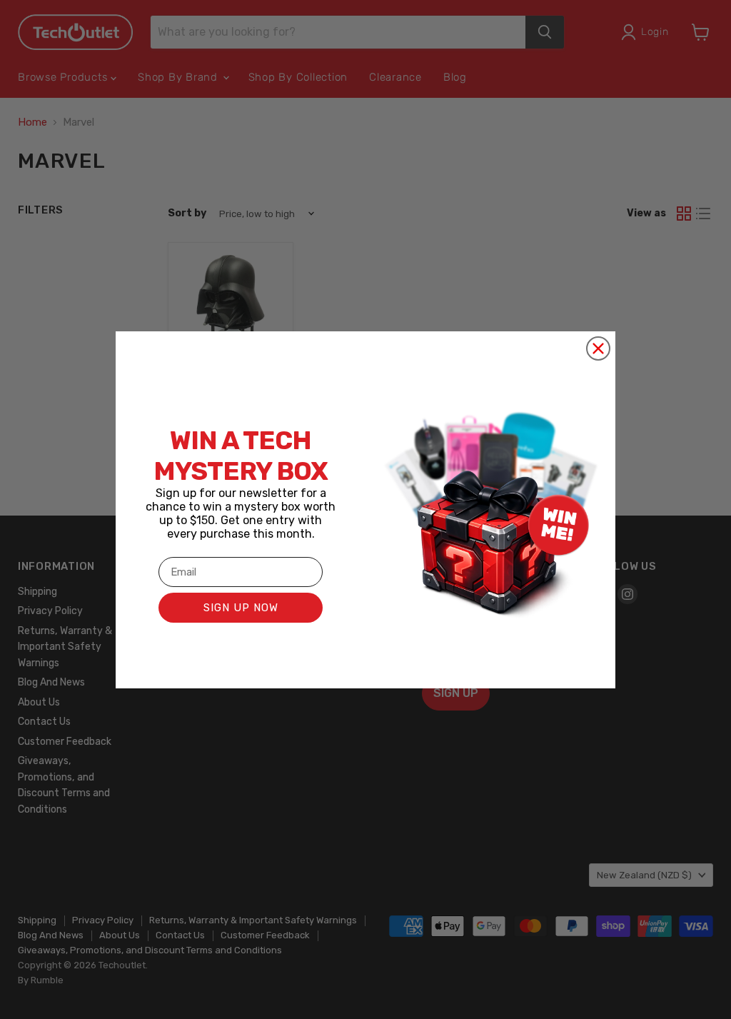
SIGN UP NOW (240, 607)
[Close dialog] (598, 348)
